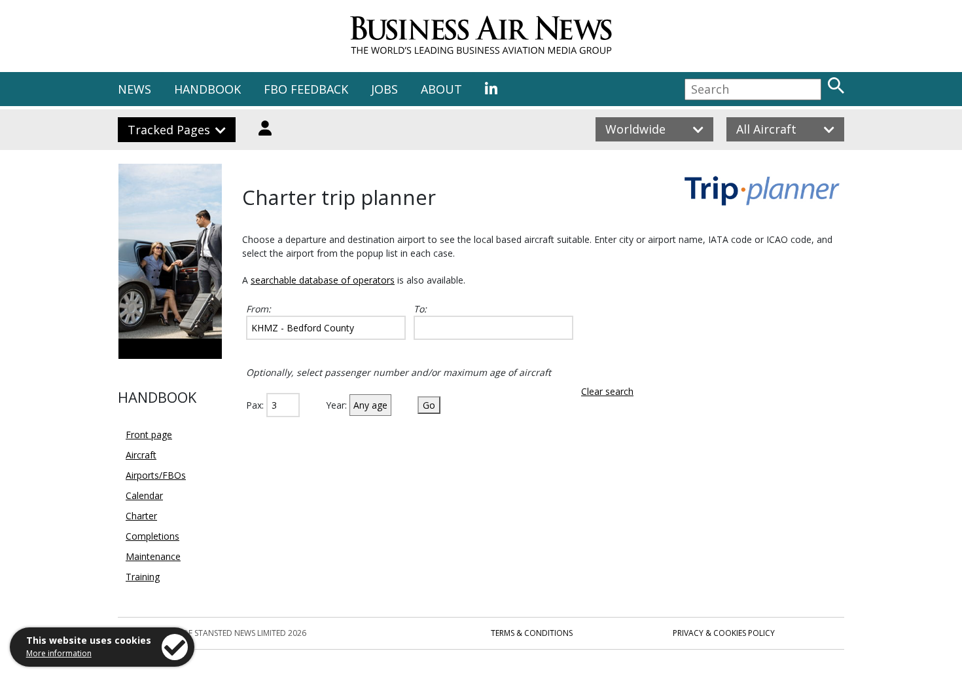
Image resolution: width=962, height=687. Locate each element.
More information (59, 653)
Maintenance (153, 556)
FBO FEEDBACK (306, 89)
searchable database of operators (323, 280)
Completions (152, 536)
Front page (149, 434)
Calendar (144, 495)
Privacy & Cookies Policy (724, 633)
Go (429, 405)
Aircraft (141, 455)
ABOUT (441, 89)
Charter (141, 516)
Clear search (607, 391)
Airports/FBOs (156, 475)
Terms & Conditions (532, 633)
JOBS (384, 89)
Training (143, 576)
